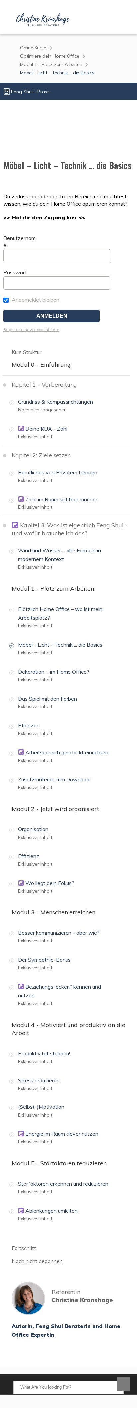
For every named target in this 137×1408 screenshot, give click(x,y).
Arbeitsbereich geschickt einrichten (66, 752)
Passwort (15, 272)
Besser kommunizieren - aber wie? (59, 932)
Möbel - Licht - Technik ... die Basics (60, 644)
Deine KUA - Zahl (45, 428)
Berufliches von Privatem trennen (57, 472)
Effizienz (28, 856)
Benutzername (19, 242)
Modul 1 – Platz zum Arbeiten (51, 64)
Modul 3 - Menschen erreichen (53, 912)
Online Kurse (33, 48)
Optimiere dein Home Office (49, 56)
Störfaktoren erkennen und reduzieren (63, 1183)
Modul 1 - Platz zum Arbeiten (53, 588)
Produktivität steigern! (44, 1053)
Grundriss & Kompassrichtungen (55, 401)
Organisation (33, 829)
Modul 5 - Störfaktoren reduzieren (59, 1163)
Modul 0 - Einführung (41, 364)
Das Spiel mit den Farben (47, 698)
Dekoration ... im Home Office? (53, 671)
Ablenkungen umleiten (51, 1210)
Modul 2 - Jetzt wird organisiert (55, 809)
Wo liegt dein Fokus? (49, 883)
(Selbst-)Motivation (41, 1107)
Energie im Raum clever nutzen (61, 1133)
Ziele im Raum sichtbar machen (61, 499)
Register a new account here (31, 329)
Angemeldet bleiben (34, 299)
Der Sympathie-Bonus (44, 959)
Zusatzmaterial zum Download (54, 779)
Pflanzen (29, 725)
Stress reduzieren (39, 1080)
